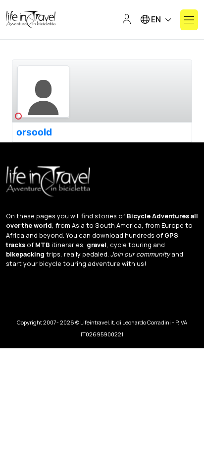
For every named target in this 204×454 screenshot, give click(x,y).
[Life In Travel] (30, 20)
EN (156, 19)
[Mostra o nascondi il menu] (189, 19)
